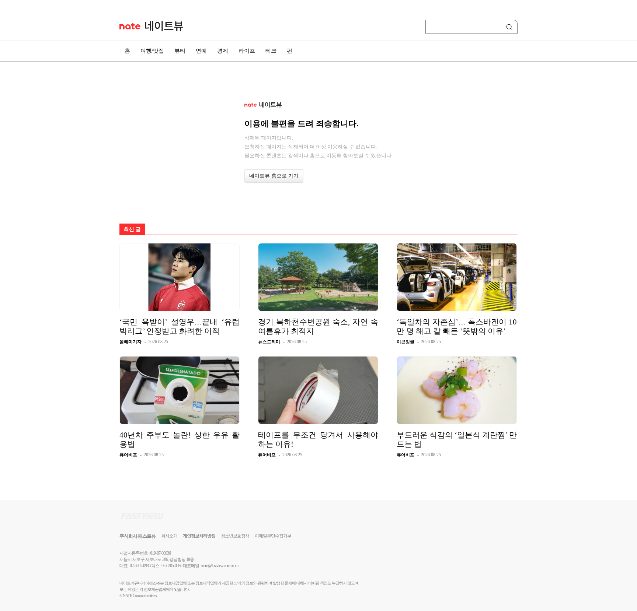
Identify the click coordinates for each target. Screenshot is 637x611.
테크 (270, 51)
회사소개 (169, 535)
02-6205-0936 (140, 565)
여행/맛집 (152, 51)
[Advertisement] (554, 197)
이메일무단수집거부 (273, 535)
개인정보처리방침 (199, 535)
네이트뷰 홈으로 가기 (274, 176)
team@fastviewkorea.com (219, 565)
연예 (201, 51)
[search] (510, 27)
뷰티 (179, 51)
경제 (222, 51)
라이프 (247, 51)
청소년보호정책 (235, 535)
